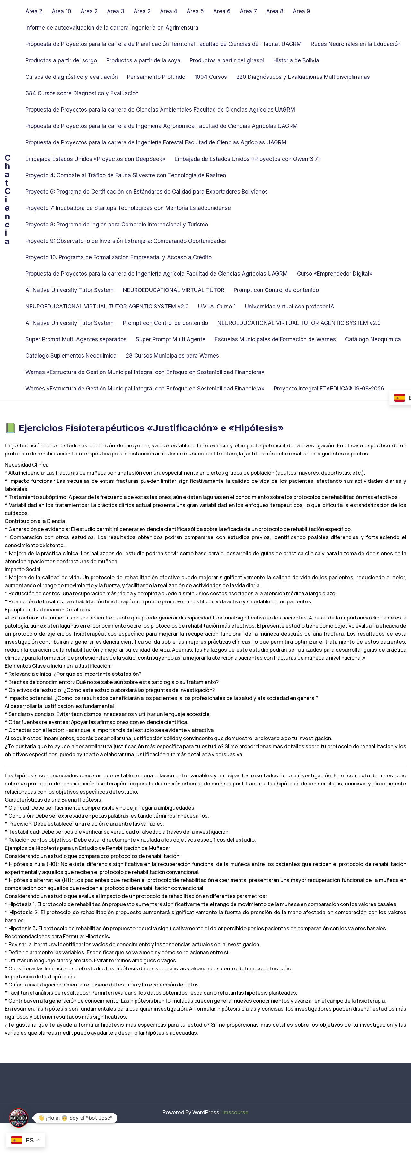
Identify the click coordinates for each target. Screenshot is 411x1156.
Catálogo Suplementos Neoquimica (71, 356)
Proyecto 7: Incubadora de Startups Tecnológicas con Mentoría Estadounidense (128, 208)
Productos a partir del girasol (227, 60)
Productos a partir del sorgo (61, 60)
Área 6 (222, 11)
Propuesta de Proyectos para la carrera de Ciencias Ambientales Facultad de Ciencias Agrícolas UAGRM (160, 109)
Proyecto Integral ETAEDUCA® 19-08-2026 (329, 388)
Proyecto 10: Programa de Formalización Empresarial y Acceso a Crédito (118, 257)
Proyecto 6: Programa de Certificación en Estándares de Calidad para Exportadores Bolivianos (146, 191)
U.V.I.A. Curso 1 (217, 306)
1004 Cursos (211, 77)
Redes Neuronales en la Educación (356, 44)
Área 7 (248, 11)
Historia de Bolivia (296, 60)
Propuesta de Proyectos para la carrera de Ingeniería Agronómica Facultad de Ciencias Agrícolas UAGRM (161, 126)
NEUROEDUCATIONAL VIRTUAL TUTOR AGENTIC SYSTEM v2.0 (107, 306)
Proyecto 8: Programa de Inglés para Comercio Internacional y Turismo (116, 224)
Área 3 (115, 11)
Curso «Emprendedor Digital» (334, 274)
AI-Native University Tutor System (69, 290)
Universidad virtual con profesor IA (289, 306)
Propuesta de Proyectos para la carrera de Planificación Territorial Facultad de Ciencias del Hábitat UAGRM (163, 44)
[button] (18, 1118)
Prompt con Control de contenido (276, 290)
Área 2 (33, 11)
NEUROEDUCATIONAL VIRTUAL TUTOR (173, 290)
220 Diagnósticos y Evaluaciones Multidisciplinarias (303, 77)
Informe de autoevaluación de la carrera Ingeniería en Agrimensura (111, 27)
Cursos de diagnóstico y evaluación (71, 77)
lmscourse (236, 1112)
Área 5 (195, 11)
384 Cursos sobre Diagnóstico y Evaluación (82, 93)
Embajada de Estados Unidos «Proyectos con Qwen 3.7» (248, 159)
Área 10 (61, 11)
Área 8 (275, 11)
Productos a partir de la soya (143, 60)
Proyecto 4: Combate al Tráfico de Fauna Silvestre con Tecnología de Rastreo (125, 175)
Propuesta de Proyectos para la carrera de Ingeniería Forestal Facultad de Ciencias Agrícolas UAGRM (155, 142)
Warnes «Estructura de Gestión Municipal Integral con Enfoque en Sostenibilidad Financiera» (145, 372)
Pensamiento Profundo (156, 77)
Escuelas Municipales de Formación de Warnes (275, 339)
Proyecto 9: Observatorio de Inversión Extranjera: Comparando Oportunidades (125, 241)
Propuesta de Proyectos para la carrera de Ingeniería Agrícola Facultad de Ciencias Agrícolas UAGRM (156, 274)
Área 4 (168, 11)
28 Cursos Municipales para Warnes (172, 356)
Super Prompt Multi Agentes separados (76, 339)
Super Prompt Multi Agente (171, 339)
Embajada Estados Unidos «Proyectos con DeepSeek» (95, 159)
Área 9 (301, 11)
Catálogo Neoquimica (373, 339)
